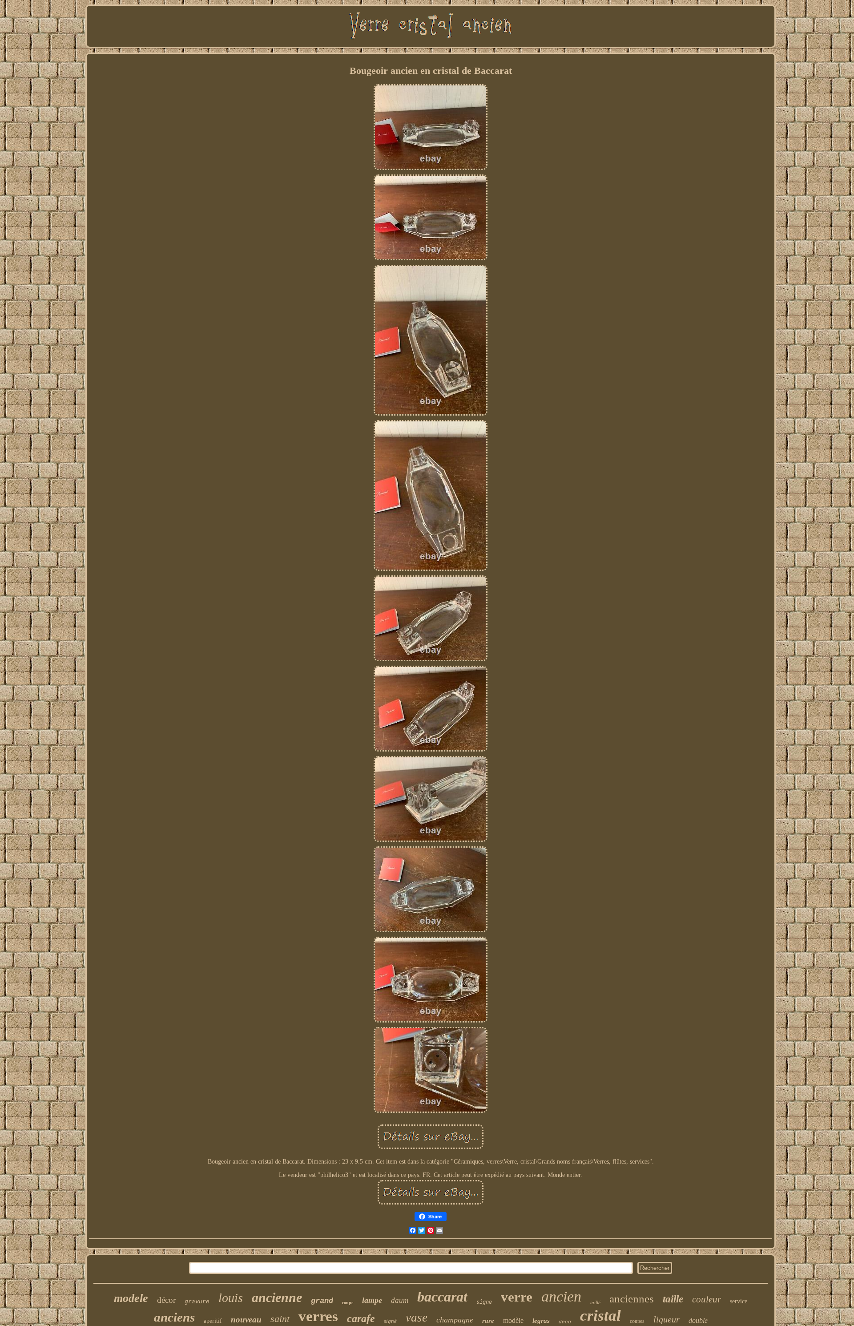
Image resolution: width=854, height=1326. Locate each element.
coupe (347, 1302)
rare (488, 1320)
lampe (372, 1300)
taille (673, 1299)
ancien (561, 1296)
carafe (361, 1318)
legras (541, 1320)
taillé (595, 1302)
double (698, 1320)
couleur (706, 1299)
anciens (174, 1317)
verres (318, 1316)
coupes (637, 1321)
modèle (513, 1320)
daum (399, 1300)
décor (166, 1300)
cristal (600, 1315)
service (738, 1301)
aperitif (213, 1321)
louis (230, 1298)
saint (280, 1318)
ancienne (277, 1297)
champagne (454, 1319)
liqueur (666, 1319)
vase (416, 1317)
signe (484, 1302)
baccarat (442, 1297)
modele (131, 1298)
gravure (197, 1301)
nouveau (246, 1319)
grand (322, 1301)
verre (516, 1297)
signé (390, 1321)
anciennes (631, 1299)
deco (565, 1322)
